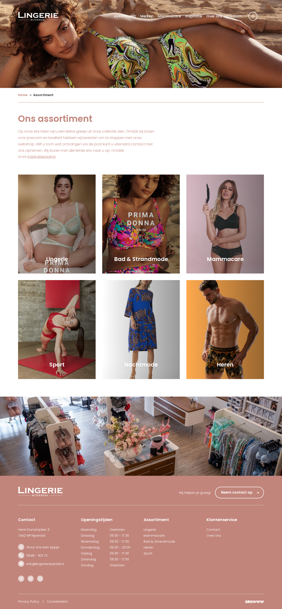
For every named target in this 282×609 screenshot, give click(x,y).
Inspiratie (193, 16)
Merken (146, 16)
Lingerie (150, 529)
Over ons (214, 16)
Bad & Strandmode (159, 541)
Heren (148, 547)
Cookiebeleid (57, 601)
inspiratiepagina (42, 156)
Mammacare (169, 16)
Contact (234, 16)
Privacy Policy (28, 601)
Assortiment (125, 16)
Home (23, 95)
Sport (148, 553)
